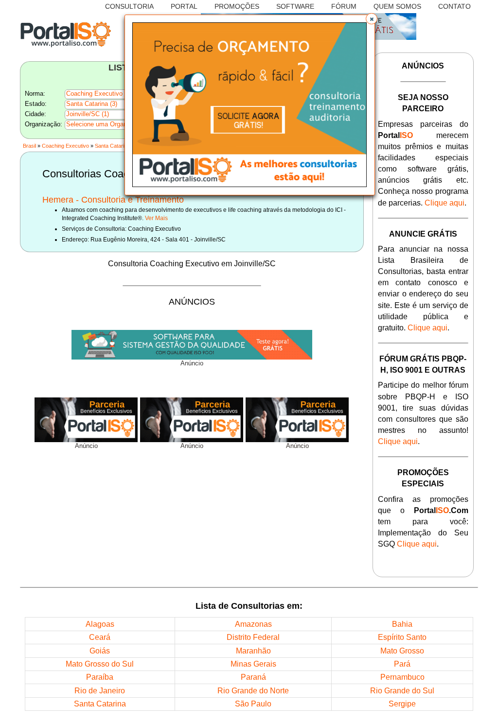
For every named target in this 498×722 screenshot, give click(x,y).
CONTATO (454, 6)
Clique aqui (444, 202)
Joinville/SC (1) (87, 114)
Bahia (402, 623)
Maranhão (253, 650)
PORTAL (184, 6)
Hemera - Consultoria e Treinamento (113, 200)
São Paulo (253, 703)
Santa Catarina (112, 146)
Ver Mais (156, 218)
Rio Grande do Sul (402, 690)
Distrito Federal (253, 637)
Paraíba (99, 676)
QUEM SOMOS (397, 6)
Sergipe (402, 703)
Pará (402, 663)
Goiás (99, 650)
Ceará (99, 637)
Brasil (29, 146)
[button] (371, 19)
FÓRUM (343, 6)
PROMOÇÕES (236, 6)
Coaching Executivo (65, 146)
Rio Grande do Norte (253, 690)
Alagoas (100, 623)
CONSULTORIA (129, 6)
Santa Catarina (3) (91, 104)
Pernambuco (402, 676)
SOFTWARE (295, 6)
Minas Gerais (253, 663)
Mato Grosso (402, 650)
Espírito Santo (402, 637)
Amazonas (253, 623)
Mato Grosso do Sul (100, 663)
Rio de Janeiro (99, 690)
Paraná (253, 676)
